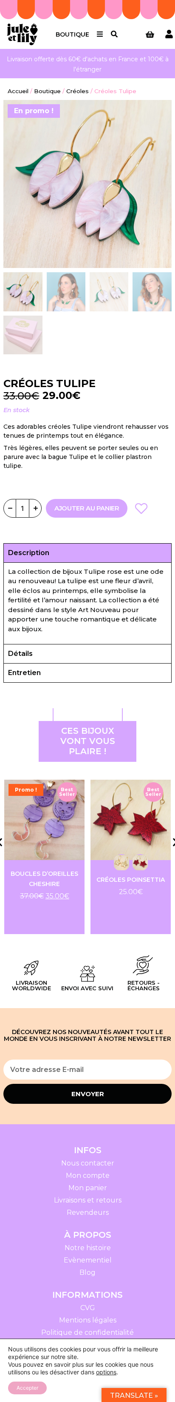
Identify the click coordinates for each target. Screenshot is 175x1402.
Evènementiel (88, 1260)
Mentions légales (87, 1320)
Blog (87, 1272)
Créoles (77, 91)
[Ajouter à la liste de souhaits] (141, 508)
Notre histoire (88, 1248)
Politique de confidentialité (87, 1332)
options (106, 1372)
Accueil (18, 91)
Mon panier (87, 1188)
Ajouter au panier (86, 508)
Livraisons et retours (87, 1200)
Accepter (27, 1388)
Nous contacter (87, 1163)
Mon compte (88, 1175)
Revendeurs (88, 1212)
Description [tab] (28, 553)
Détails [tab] (20, 654)
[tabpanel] (87, 603)
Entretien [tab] (24, 673)
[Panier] (150, 34)
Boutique (72, 34)
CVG (87, 1308)
